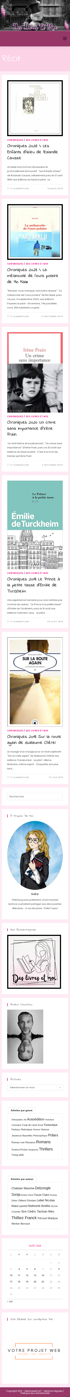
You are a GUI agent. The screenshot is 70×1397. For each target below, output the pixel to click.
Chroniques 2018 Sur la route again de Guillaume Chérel (34, 740)
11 (19, 1275)
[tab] (21, 1110)
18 (19, 1281)
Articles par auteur (22, 1179)
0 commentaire (19, 188)
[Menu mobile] (65, 38)
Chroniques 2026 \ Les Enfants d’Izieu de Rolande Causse (32, 152)
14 (43, 1275)
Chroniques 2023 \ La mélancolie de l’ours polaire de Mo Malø (33, 276)
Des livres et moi (37, 140)
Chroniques (15, 140)
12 (27, 1275)
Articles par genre (21, 1110)
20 (35, 1281)
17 (11, 1281)
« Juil (10, 1301)
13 (35, 1275)
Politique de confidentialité (35, 1393)
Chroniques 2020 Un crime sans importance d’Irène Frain (31, 428)
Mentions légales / (54, 1391)
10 (11, 1275)
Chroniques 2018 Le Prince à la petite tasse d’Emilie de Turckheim (33, 585)
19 (27, 1281)
